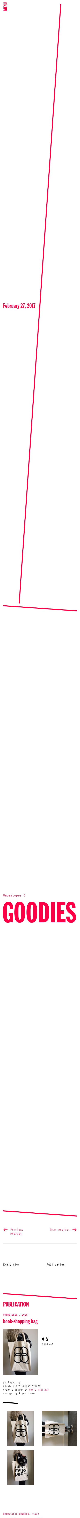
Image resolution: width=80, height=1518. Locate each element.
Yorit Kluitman (39, 1390)
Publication (56, 1264)
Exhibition (11, 1264)
